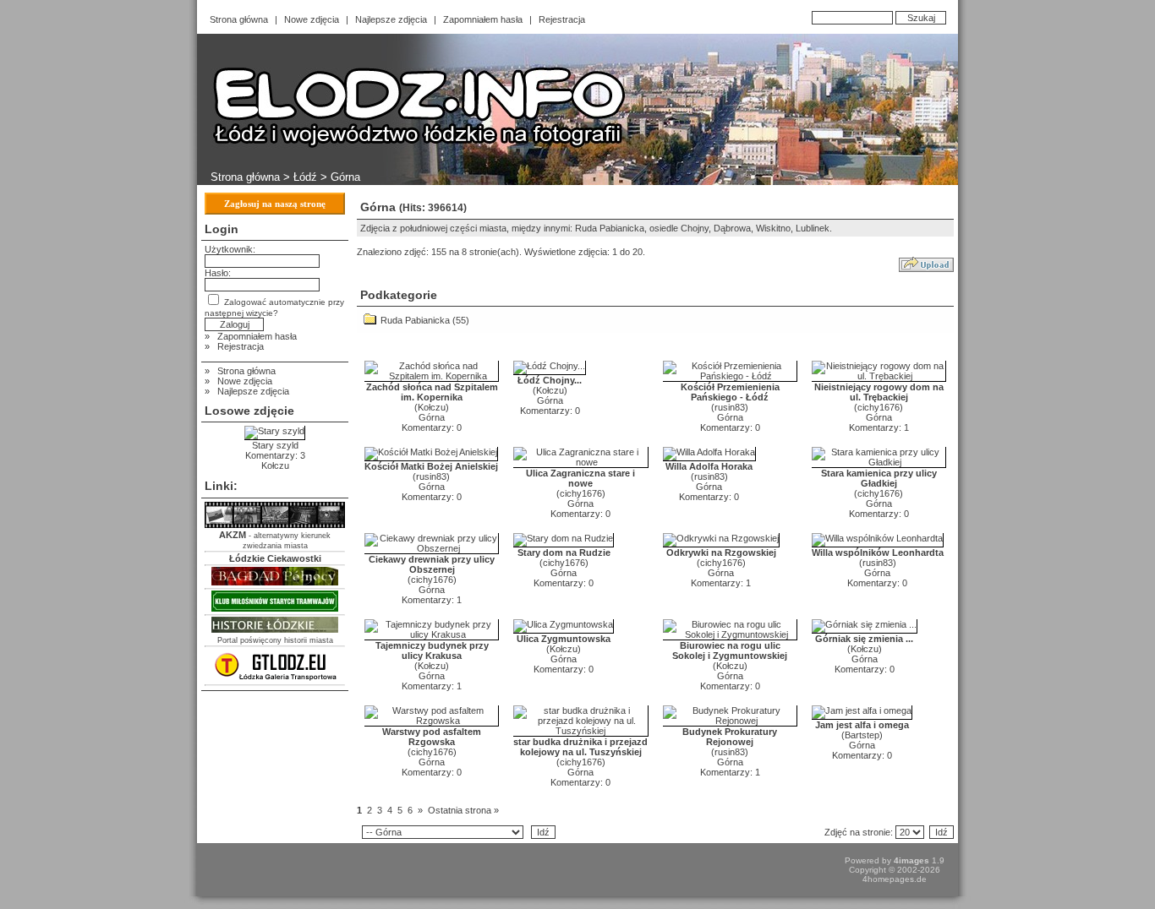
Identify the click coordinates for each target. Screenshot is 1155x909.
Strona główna (239, 19)
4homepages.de (894, 879)
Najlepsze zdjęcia (391, 19)
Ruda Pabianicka (415, 320)
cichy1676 (878, 407)
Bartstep (862, 735)
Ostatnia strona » (463, 810)
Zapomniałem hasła (483, 19)
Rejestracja (562, 19)
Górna (432, 417)
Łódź (305, 177)
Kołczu (432, 407)
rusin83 (729, 407)
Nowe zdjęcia (311, 19)
